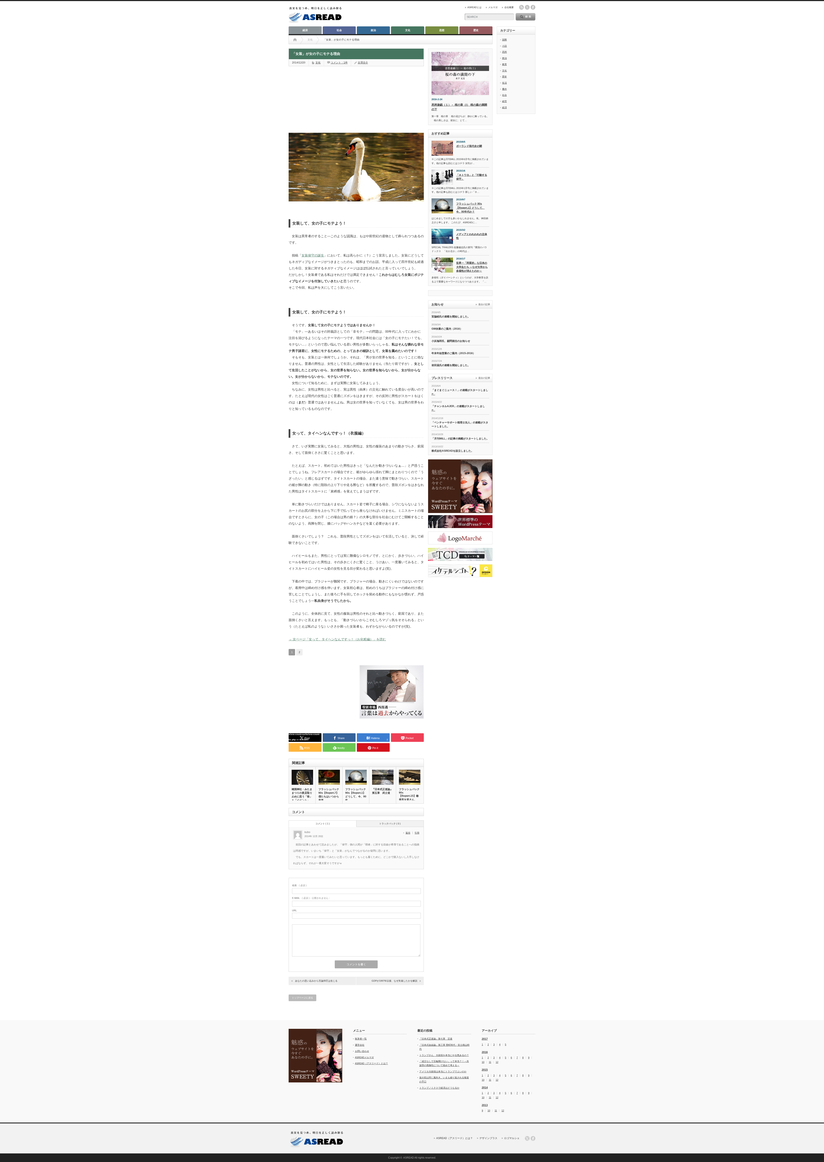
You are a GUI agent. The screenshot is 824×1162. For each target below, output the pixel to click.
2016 (485, 1052)
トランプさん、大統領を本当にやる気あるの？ (444, 1055)
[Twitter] (527, 1138)
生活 (504, 82)
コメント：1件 (339, 62)
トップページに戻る (302, 997)
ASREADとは (474, 7)
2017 (485, 1038)
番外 (504, 89)
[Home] (295, 39)
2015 (485, 1069)
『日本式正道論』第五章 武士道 (382, 791)
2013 (485, 1105)
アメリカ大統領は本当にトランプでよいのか (443, 1071)
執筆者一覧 (361, 1038)
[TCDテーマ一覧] (460, 554)
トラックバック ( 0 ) (390, 823)
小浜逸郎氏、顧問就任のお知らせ (451, 341)
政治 (373, 30)
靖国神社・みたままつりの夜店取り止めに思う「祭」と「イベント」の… (302, 796)
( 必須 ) (299, 885)
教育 (504, 64)
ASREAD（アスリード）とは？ (371, 1063)
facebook (533, 7)
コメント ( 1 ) (322, 823)
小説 (504, 46)
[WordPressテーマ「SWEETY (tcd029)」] (460, 486)
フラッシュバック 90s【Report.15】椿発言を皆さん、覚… (409, 796)
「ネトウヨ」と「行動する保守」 (471, 177)
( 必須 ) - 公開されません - (311, 898)
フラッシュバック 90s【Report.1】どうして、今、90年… (355, 795)
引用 (417, 833)
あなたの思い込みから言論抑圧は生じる (316, 980)
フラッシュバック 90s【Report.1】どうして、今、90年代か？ (470, 207)
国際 (504, 39)
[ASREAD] (315, 22)
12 (497, 1062)
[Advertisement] (321, 97)
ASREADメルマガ (364, 1057)
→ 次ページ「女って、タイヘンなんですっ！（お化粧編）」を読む (337, 639)
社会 (339, 30)
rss (521, 7)
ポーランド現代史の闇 (469, 146)
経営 (504, 101)
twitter (527, 7)
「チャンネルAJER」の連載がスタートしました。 (458, 408)
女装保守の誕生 (312, 255)
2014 (485, 1087)
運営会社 (359, 1045)
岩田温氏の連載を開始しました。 (451, 365)
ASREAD (408, 1157)
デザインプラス (488, 1138)
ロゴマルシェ (512, 1138)
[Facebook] (533, 1138)
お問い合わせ (362, 1051)
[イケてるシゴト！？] (460, 570)
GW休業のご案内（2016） (447, 328)
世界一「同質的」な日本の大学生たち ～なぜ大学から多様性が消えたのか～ (472, 266)
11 (490, 1062)
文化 (407, 30)
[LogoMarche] (460, 537)
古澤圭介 (363, 62)
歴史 (476, 30)
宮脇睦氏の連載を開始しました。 (451, 316)
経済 (305, 30)
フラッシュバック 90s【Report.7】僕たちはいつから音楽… (328, 795)
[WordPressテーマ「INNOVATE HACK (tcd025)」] (460, 521)
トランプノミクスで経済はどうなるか (439, 1088)
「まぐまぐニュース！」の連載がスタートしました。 (460, 392)
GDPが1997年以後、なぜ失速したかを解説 (394, 980)
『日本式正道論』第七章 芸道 (435, 1038)
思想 (441, 30)
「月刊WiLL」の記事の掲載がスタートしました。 (460, 438)
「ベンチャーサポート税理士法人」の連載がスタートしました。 (460, 424)
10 (483, 1062)
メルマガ (493, 7)
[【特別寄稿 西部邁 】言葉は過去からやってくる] (391, 717)
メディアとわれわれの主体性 (471, 236)
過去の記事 (484, 304)
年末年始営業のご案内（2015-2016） (453, 353)
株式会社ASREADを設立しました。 (453, 450)
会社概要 (509, 7)
